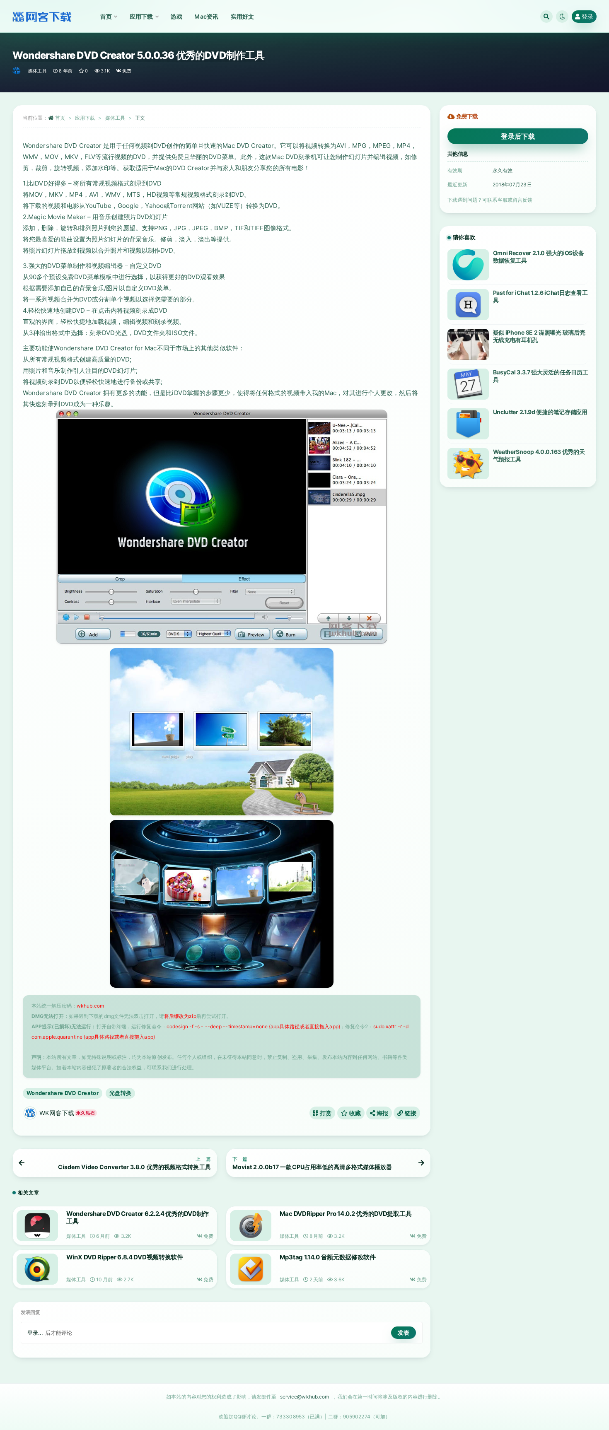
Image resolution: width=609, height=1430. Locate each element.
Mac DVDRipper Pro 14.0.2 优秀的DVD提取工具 (346, 1214)
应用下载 (85, 118)
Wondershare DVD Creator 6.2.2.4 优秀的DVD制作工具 (137, 1217)
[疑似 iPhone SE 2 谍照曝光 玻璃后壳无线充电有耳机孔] (468, 344)
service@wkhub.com (304, 1397)
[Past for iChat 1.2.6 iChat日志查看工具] (468, 304)
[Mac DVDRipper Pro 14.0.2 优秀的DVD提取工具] (250, 1225)
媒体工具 (37, 71)
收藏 (354, 1113)
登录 (587, 16)
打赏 (325, 1113)
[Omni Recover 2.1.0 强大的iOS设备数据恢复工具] (468, 264)
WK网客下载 (67, 1113)
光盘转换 (120, 1093)
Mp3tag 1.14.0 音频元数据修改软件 (328, 1257)
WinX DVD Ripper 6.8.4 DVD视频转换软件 (124, 1257)
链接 (410, 1113)
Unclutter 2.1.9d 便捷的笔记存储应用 (540, 411)
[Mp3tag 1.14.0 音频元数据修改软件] (250, 1269)
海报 (381, 1113)
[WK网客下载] (17, 71)
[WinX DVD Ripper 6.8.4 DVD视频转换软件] (37, 1269)
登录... (35, 1332)
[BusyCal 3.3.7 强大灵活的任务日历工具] (468, 384)
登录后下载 (518, 136)
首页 (60, 118)
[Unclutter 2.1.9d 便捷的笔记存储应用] (468, 423)
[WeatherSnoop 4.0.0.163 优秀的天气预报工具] (468, 463)
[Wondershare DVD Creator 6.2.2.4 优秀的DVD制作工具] (37, 1225)
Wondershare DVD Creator (63, 1093)
